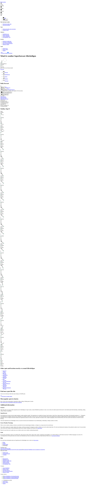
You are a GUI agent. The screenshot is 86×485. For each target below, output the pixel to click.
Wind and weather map (7, 24)
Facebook (10, 53)
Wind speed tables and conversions (9, 29)
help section (40, 428)
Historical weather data (7, 41)
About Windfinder (6, 36)
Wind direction (3, 96)
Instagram (17, 477)
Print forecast (4, 89)
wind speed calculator (56, 435)
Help (5, 18)
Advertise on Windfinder (7, 42)
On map (2, 69)
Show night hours (5, 94)
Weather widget (6, 30)
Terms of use (5, 48)
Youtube (16, 478)
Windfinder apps (6, 34)
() (3, 97)
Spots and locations (6, 25)
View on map (4, 53)
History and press (6, 35)
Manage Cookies (6, 44)
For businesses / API (6, 37)
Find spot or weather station (7, 396)
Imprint (4, 50)
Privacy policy (5, 49)
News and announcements (8, 43)
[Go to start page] (0, 0)
